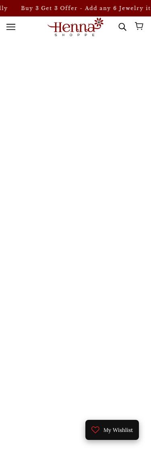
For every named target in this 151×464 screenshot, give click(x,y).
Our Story (75, 352)
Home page (86, 123)
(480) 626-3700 (81, 202)
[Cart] (140, 27)
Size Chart (75, 364)
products (93, 132)
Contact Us (75, 376)
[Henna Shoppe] (75, 27)
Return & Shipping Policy (75, 388)
